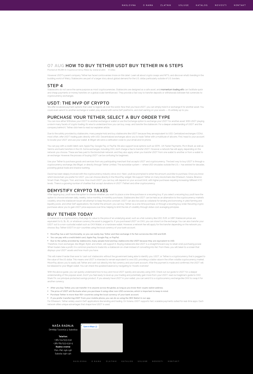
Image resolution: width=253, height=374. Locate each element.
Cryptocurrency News (78, 69)
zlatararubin (99, 69)
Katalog (127, 361)
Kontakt (174, 361)
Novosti (157, 361)
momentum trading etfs (172, 89)
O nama (96, 361)
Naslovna (80, 361)
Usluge (143, 361)
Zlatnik (111, 361)
